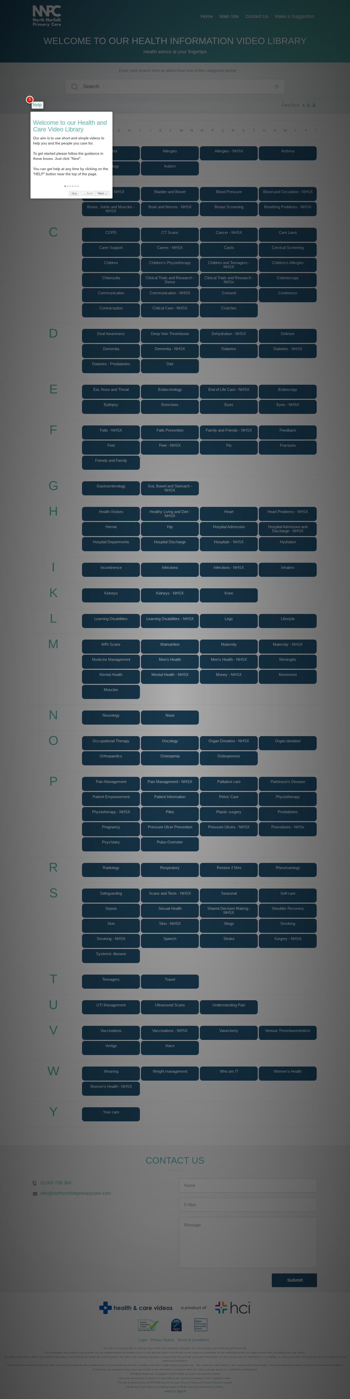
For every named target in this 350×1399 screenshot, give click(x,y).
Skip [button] (74, 193)
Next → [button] (102, 193)
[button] (65, 186)
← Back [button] (88, 193)
